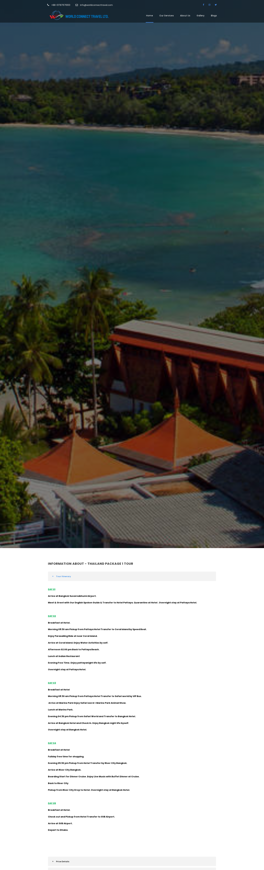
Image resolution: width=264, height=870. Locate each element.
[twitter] (216, 4)
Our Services (166, 15)
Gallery (201, 15)
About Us (185, 15)
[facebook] (204, 4)
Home (149, 15)
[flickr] (210, 4)
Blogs (214, 15)
